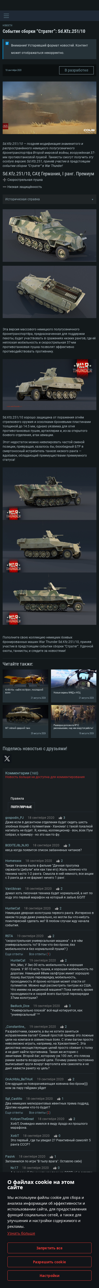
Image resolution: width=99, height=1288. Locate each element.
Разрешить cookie (49, 1262)
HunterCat (12, 908)
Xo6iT (15, 1136)
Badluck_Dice (20, 1006)
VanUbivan (13, 889)
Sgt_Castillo (13, 1099)
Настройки (50, 1275)
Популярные (21, 807)
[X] (7, 758)
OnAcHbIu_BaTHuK (19, 1079)
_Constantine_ (15, 1027)
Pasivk (10, 1156)
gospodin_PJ (14, 818)
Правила (17, 798)
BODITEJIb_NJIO (17, 845)
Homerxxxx (13, 861)
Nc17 (14, 1168)
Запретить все (49, 1248)
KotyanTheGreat (22, 1119)
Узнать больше (21, 1233)
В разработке (76, 70)
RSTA (9, 936)
